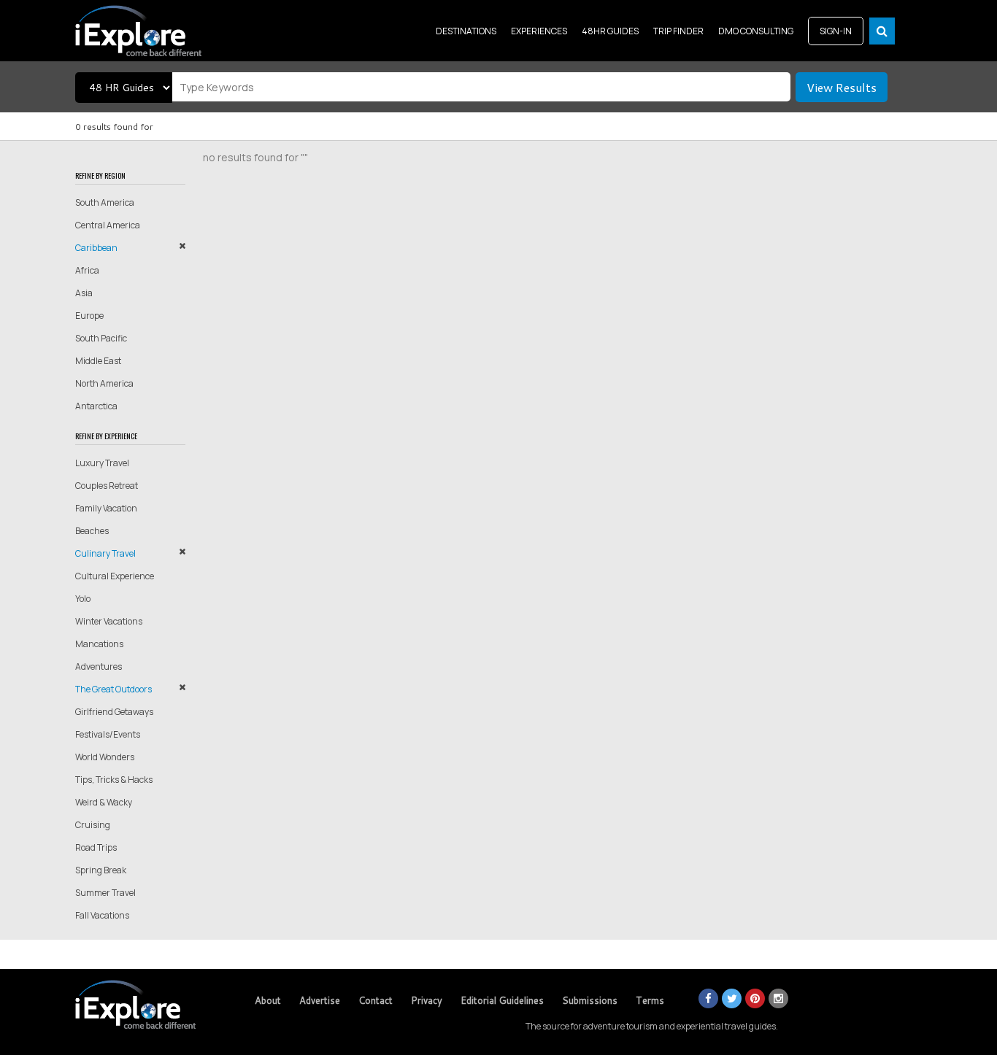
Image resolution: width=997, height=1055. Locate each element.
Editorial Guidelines (502, 1000)
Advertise (319, 1000)
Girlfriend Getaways (114, 712)
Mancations (99, 644)
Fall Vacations (102, 915)
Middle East (98, 361)
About (268, 1000)
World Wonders (104, 757)
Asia (84, 293)
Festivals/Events (107, 734)
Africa (87, 270)
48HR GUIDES (610, 31)
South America (104, 202)
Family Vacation (106, 508)
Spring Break (100, 870)
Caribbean (96, 247)
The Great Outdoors (113, 689)
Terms (650, 1000)
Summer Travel (105, 892)
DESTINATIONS (466, 31)
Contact (375, 1000)
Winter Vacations (108, 621)
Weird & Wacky (103, 802)
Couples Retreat (106, 485)
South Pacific (101, 338)
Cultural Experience (114, 576)
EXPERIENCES (539, 31)
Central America (107, 225)
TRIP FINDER (678, 31)
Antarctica (96, 406)
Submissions (589, 1000)
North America (104, 383)
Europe (89, 315)
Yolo (83, 598)
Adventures (98, 666)
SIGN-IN (836, 31)
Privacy (426, 1000)
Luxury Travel (102, 463)
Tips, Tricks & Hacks (114, 779)
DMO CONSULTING (755, 31)
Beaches (92, 531)
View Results (842, 87)
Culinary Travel (105, 553)
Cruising (92, 825)
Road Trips (96, 847)
